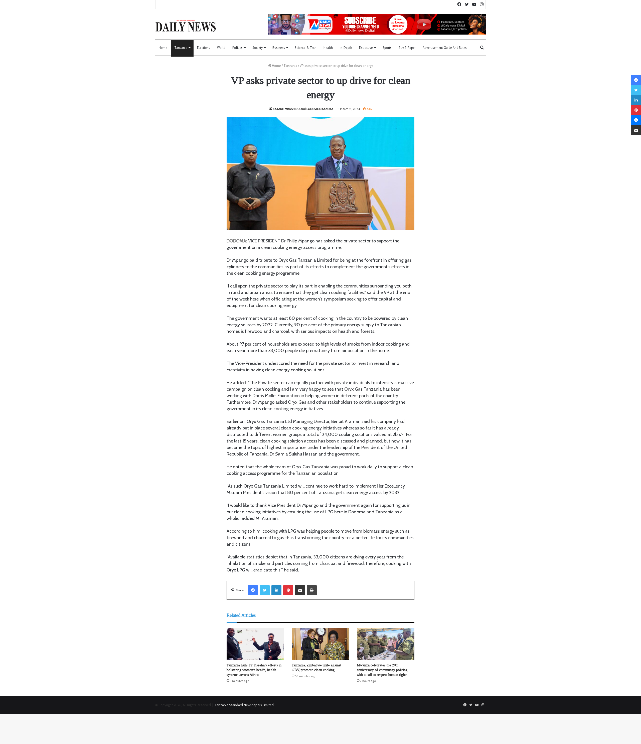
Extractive (366, 48)
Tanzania (180, 48)
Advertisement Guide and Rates (445, 48)
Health (328, 48)
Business (278, 48)
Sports (387, 48)
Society (257, 48)
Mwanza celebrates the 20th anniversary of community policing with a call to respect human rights (382, 670)
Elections (203, 48)
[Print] (312, 590)
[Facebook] (253, 590)
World (221, 48)
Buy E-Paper (407, 48)
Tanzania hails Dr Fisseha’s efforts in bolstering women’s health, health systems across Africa (254, 670)
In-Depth (346, 48)
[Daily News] (185, 25)
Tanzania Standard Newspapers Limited (244, 705)
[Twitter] (265, 590)
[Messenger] (636, 120)
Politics (237, 48)
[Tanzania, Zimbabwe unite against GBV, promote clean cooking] (320, 644)
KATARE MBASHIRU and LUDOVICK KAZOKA (303, 109)
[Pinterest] (288, 590)
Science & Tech (305, 48)
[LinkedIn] (276, 590)
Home (163, 48)
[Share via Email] (300, 590)
